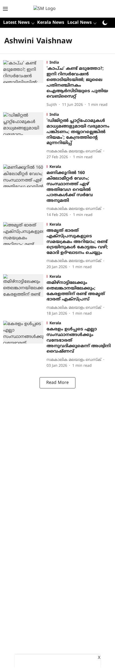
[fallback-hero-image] (25, 84)
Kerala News (50, 22)
